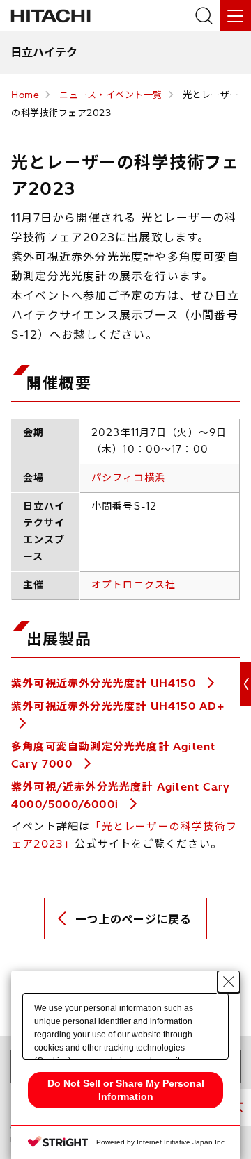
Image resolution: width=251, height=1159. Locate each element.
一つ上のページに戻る (133, 919)
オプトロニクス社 (133, 584)
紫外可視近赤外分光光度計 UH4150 (105, 683)
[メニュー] (235, 15)
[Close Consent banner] (229, 982)
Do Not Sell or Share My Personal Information (125, 1090)
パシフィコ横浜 (128, 477)
